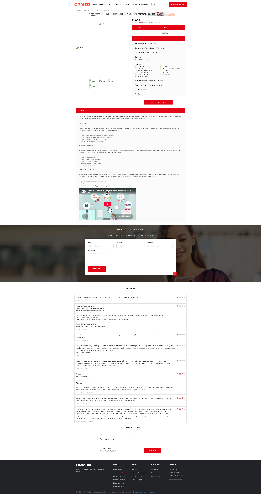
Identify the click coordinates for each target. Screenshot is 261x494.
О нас (152, 473)
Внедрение (136, 4)
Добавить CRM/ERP (178, 4)
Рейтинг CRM (136, 469)
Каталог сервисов (119, 486)
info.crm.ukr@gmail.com (177, 475)
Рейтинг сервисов (138, 480)
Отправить (97, 269)
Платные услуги (156, 476)
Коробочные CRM (119, 480)
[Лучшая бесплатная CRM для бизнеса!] (130, 14)
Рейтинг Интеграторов (139, 473)
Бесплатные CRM (119, 476)
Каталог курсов (118, 483)
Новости (144, 4)
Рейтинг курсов (137, 476)
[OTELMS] (102, 62)
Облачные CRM (118, 473)
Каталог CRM (98, 4)
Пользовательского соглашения (144, 492)
